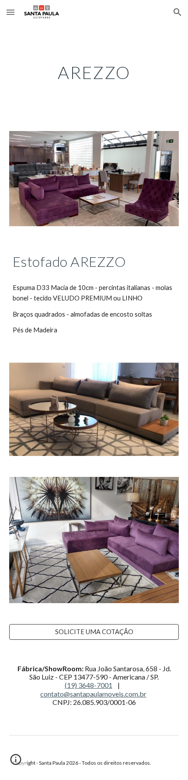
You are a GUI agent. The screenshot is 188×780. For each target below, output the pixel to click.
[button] (10, 12)
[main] (94, 72)
